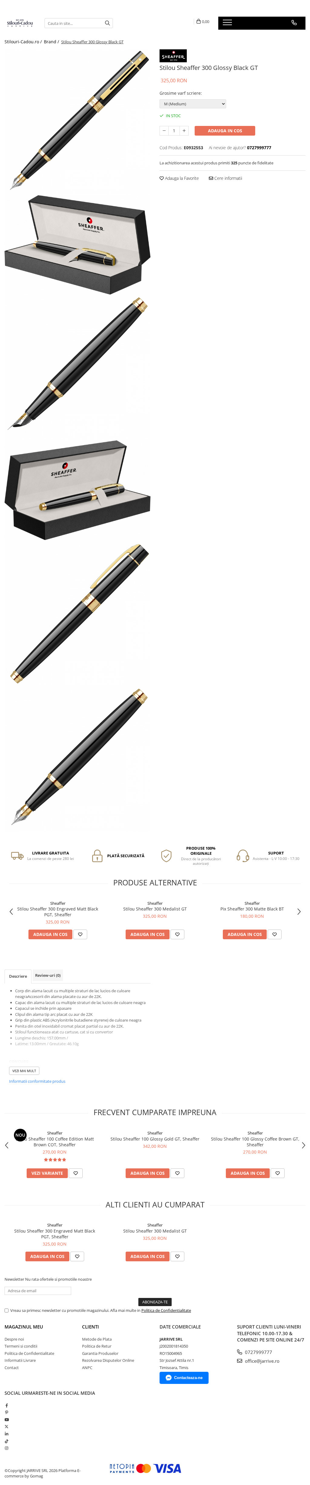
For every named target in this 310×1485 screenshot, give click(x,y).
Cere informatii (227, 178)
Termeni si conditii (21, 1346)
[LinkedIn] (6, 1434)
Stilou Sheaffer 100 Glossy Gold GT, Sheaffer (155, 1139)
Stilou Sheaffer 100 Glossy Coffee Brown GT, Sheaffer (255, 1142)
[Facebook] (6, 1405)
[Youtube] (6, 1419)
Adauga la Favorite (181, 178)
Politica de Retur (96, 1346)
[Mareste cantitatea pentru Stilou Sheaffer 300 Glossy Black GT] (184, 131)
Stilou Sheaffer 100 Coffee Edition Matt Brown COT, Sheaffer (55, 1142)
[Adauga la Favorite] (80, 934)
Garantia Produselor (100, 1353)
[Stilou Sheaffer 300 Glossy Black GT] (77, 122)
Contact (12, 1367)
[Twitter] (6, 1426)
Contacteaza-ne (188, 1377)
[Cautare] (107, 23)
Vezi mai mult (24, 1070)
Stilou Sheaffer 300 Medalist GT (155, 909)
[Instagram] (6, 1448)
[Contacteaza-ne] (294, 23)
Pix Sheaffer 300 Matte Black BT (252, 909)
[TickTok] (6, 1441)
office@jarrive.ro (261, 1361)
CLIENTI (90, 1327)
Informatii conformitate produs (37, 1081)
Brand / (52, 41)
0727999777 (258, 1352)
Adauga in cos (225, 130)
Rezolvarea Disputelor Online (108, 1360)
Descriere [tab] (18, 976)
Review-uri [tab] (48, 975)
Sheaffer (57, 903)
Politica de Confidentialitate (166, 1310)
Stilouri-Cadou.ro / (24, 41)
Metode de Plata (97, 1339)
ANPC (87, 1367)
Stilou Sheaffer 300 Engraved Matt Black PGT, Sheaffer (57, 911)
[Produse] (228, 24)
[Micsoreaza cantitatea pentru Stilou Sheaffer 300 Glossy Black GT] (164, 131)
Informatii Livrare (20, 1360)
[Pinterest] (6, 1412)
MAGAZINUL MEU (24, 1327)
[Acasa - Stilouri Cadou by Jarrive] (20, 23)
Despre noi (14, 1339)
